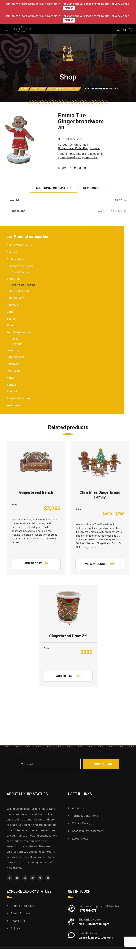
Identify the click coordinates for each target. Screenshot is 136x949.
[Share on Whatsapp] (83, 167)
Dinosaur (12, 305)
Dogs (10, 311)
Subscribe (97, 764)
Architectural (15, 259)
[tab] (53, 188)
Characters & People (20, 266)
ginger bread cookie (89, 153)
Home (24, 88)
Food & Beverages (19, 332)
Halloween (13, 364)
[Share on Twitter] (73, 167)
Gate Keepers (16, 357)
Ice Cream (17, 343)
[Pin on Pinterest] (78, 167)
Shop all (95, 148)
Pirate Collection (20, 272)
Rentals (12, 384)
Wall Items (13, 405)
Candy (15, 338)
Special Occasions (18, 398)
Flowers (12, 325)
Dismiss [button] (69, 8)
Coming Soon (15, 298)
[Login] (124, 29)
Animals (12, 252)
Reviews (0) (91, 188)
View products (96, 564)
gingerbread (90, 157)
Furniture (13, 350)
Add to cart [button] (33, 563)
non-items (13, 370)
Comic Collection (18, 291)
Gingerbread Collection (63, 88)
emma (70, 153)
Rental (11, 377)
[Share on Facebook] (69, 167)
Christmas (38, 88)
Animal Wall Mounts (19, 245)
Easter (11, 318)
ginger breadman (69, 157)
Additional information (53, 188)
